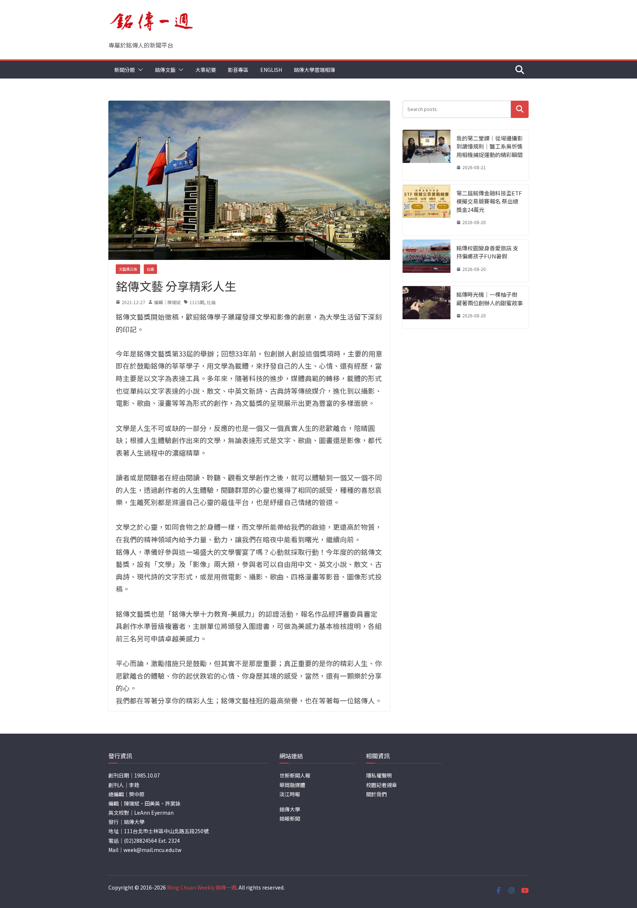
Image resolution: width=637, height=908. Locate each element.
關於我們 (376, 794)
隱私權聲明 (379, 775)
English (271, 69)
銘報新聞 (289, 818)
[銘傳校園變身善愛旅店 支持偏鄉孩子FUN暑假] (426, 261)
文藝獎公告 (128, 269)
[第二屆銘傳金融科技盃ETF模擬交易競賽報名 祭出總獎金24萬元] (426, 210)
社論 (150, 269)
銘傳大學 (289, 809)
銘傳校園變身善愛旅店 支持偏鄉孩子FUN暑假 (487, 252)
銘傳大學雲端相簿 (314, 69)
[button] (139, 70)
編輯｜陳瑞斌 (167, 302)
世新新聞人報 (294, 775)
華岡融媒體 (292, 785)
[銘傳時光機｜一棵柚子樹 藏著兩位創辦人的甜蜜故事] (426, 307)
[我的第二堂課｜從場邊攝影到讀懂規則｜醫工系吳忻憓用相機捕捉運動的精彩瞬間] (426, 155)
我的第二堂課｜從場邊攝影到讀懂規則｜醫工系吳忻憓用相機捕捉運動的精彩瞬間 (489, 146)
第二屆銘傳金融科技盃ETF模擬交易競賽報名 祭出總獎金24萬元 (489, 201)
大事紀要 (205, 69)
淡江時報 (289, 794)
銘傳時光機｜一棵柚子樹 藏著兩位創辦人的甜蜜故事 (489, 299)
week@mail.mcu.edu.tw (152, 849)
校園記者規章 (381, 785)
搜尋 (520, 109)
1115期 (196, 302)
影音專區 (238, 69)
